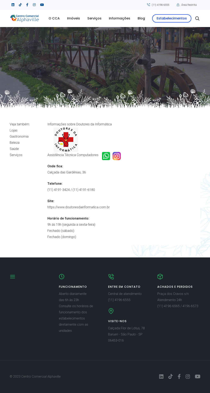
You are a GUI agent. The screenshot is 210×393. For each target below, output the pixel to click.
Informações (119, 18)
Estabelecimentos (172, 18)
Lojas (13, 130)
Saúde (14, 149)
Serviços (94, 18)
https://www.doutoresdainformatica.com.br (78, 207)
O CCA (54, 18)
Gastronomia (19, 136)
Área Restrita (189, 4)
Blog (141, 18)
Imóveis (73, 18)
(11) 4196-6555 (160, 4)
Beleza (14, 143)
